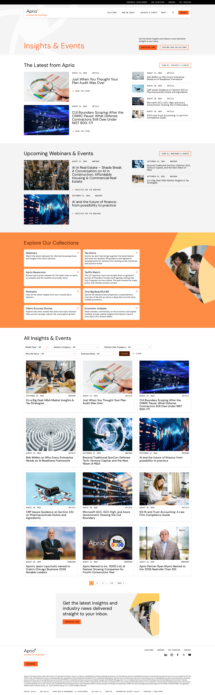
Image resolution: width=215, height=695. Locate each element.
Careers (171, 2)
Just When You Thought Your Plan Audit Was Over (95, 81)
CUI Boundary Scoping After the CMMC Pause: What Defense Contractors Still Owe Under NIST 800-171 (97, 117)
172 (111, 583)
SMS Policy (44, 692)
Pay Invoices (185, 2)
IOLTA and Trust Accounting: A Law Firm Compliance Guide (167, 116)
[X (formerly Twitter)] (183, 654)
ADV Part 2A (96, 692)
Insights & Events (148, 12)
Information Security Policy (128, 692)
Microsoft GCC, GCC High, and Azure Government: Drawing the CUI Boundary (167, 103)
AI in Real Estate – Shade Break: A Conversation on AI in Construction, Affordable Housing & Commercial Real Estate (97, 174)
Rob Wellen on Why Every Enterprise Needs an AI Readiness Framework (165, 78)
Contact (183, 12)
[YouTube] (189, 654)
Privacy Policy (30, 692)
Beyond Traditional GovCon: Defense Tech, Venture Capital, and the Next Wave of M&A (168, 167)
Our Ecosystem (157, 2)
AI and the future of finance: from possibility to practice (94, 204)
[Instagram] (171, 654)
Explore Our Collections (174, 47)
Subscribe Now (148, 47)
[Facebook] (177, 654)
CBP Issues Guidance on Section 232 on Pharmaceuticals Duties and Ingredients (167, 91)
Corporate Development (136, 2)
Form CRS (108, 692)
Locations (148, 650)
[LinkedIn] (165, 654)
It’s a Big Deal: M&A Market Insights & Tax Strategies (168, 181)
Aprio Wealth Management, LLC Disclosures (70, 692)
